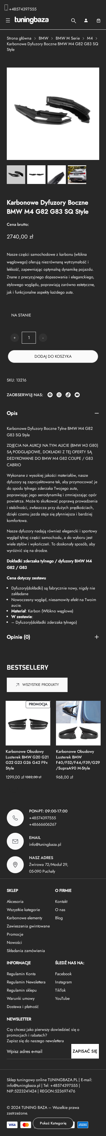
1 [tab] (13, 788)
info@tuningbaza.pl (45, 844)
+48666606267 (42, 824)
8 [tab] (82, 788)
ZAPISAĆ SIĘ (85, 1051)
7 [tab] (73, 788)
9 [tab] (92, 788)
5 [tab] (53, 788)
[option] (36, 174)
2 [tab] (23, 788)
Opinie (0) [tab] (18, 637)
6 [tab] (63, 788)
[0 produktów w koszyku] (98, 20)
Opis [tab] (12, 413)
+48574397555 (22, 9)
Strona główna (19, 38)
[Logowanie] (85, 20)
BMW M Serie (68, 38)
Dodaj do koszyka (53, 356)
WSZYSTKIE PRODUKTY (40, 684)
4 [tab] (43, 788)
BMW (43, 38)
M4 (90, 38)
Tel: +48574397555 (61, 1085)
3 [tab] (33, 788)
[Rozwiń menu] (8, 20)
